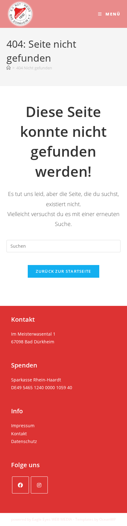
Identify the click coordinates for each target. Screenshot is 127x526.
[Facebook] (20, 484)
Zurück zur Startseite (63, 271)
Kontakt (19, 434)
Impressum (23, 425)
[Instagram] (39, 484)
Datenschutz (24, 441)
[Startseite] (8, 68)
